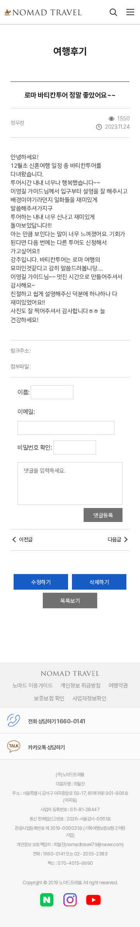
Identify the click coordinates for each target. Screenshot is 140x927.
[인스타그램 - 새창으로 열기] (70, 897)
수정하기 (41, 582)
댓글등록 (103, 515)
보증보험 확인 (49, 698)
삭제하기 (99, 582)
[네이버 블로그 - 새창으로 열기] (46, 897)
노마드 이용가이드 (32, 685)
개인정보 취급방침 (80, 685)
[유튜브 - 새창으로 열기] (93, 897)
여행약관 (118, 685)
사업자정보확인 (89, 698)
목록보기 (70, 600)
